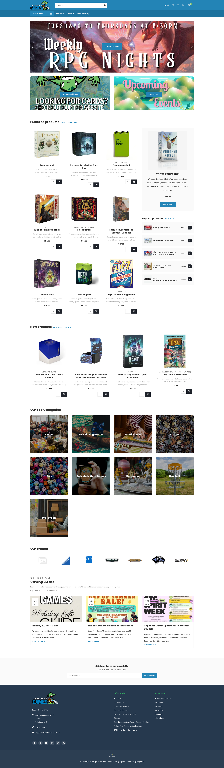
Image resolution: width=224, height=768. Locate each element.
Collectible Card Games (81, 458)
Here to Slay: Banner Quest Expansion (132, 376)
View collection (69, 122)
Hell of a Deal (84, 229)
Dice (32, 458)
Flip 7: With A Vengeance (121, 294)
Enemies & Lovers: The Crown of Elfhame (121, 231)
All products (159, 718)
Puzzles (159, 416)
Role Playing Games (80, 416)
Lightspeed (121, 761)
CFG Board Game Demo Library (126, 730)
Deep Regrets (84, 294)
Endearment (47, 165)
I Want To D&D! (112, 46)
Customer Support (121, 710)
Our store (60, 13)
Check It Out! (154, 94)
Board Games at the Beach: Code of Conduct (131, 722)
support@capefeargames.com (48, 732)
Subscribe (150, 675)
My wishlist (159, 710)
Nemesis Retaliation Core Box (84, 167)
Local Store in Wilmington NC (125, 714)
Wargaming (118, 458)
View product (167, 204)
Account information (163, 698)
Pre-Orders (34, 500)
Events (71, 13)
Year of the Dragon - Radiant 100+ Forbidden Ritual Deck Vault (91, 377)
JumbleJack (47, 294)
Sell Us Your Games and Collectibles (128, 726)
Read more (38, 641)
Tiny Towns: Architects (174, 374)
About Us (117, 698)
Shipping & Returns (121, 706)
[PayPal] (112, 755)
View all (169, 219)
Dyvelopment (139, 761)
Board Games (119, 416)
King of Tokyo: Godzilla (47, 229)
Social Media (119, 702)
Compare (158, 714)
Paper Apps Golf (121, 165)
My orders (159, 702)
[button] (32, 46)
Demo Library (83, 13)
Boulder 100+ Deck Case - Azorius (49, 376)
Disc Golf (159, 458)
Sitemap (117, 718)
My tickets (159, 706)
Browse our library (70, 94)
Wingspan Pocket (168, 173)
